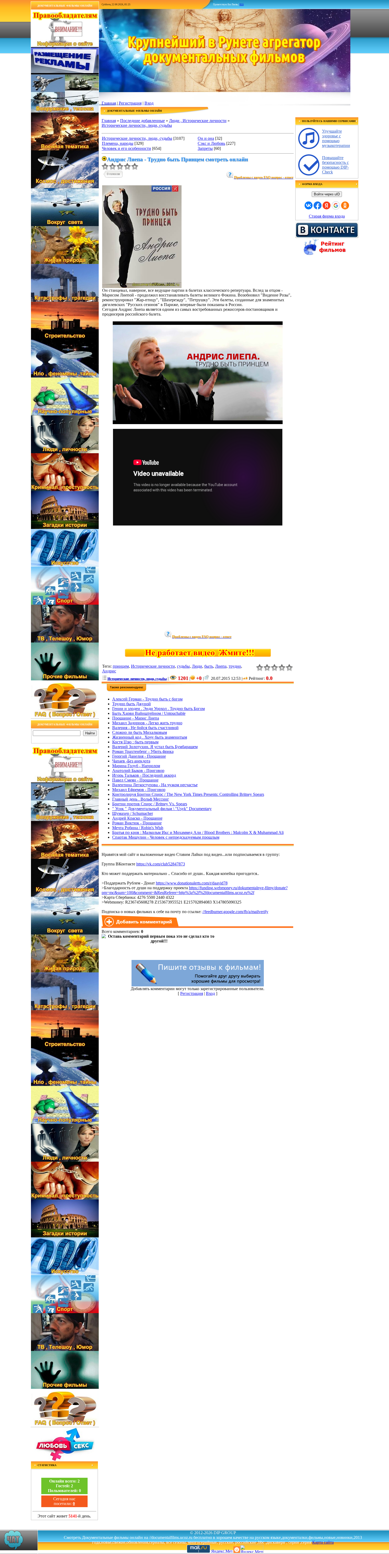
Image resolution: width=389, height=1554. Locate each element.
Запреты (205, 148)
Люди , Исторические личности (198, 120)
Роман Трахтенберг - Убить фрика (143, 751)
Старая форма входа (327, 216)
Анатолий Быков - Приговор (138, 770)
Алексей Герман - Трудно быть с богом (147, 699)
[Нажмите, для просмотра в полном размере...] (142, 286)
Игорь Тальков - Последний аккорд (144, 775)
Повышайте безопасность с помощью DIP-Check (335, 164)
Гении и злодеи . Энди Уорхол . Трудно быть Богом (158, 708)
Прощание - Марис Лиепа (135, 718)
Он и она (206, 138)
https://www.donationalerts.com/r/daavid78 (192, 883)
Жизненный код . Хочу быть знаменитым (149, 737)
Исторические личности (153, 666)
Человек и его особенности (126, 148)
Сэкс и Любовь (211, 143)
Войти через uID (327, 194)
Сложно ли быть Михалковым (139, 732)
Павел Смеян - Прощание (135, 780)
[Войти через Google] (336, 205)
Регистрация (130, 103)
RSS (241, 4)
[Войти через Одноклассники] (345, 205)
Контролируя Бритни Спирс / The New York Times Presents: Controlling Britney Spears (188, 794)
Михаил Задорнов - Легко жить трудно (147, 723)
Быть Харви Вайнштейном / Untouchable (149, 713)
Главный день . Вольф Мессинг (140, 799)
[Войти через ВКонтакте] (309, 205)
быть (208, 666)
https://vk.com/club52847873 (160, 864)
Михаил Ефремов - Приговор (138, 789)
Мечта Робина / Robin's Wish (137, 827)
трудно (235, 666)
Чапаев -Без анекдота (131, 761)
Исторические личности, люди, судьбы (137, 125)
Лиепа (221, 666)
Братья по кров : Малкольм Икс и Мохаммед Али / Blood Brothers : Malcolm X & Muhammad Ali (198, 832)
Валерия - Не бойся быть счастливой (145, 727)
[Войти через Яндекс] (327, 205)
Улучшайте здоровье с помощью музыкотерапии (336, 138)
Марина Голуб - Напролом (136, 765)
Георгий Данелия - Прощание (139, 756)
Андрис (109, 671)
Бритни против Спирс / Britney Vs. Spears (149, 804)
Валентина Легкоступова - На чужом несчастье (155, 785)
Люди (197, 666)
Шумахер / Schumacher (132, 813)
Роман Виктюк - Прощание (137, 823)
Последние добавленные (142, 120)
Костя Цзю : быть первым (135, 742)
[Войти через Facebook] (318, 205)
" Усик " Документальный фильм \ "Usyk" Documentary (162, 808)
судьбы (183, 666)
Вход (148, 103)
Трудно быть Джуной (131, 704)
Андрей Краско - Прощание (137, 818)
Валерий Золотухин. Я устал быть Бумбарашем (155, 746)
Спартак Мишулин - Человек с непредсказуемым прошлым (165, 837)
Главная (109, 103)
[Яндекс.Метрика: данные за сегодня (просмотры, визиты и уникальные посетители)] (251, 1549)
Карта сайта (323, 1542)
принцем (121, 666)
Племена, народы (117, 143)
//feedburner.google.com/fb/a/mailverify (235, 911)
